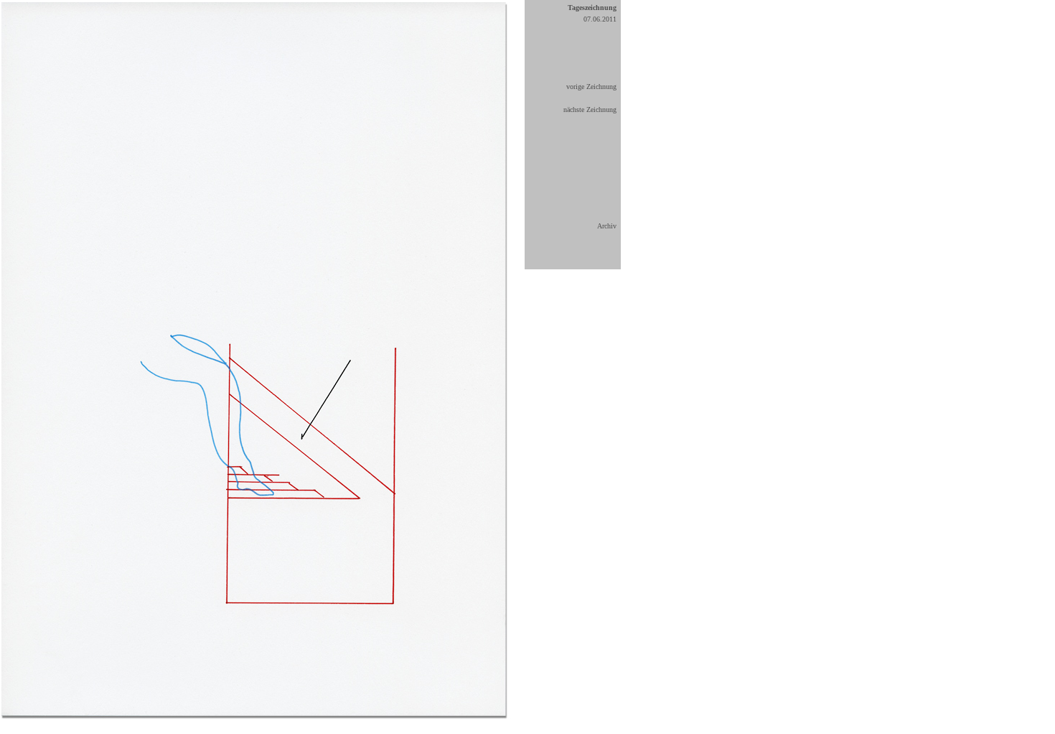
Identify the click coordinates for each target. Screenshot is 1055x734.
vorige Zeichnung (591, 86)
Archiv (606, 226)
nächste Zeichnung (589, 109)
